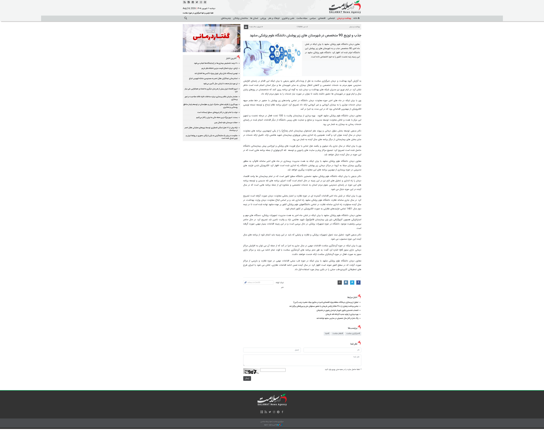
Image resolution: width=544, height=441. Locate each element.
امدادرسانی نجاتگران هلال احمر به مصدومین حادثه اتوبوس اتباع (213, 78)
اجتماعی (331, 18)
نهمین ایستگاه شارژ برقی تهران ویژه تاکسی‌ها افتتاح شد (216, 73)
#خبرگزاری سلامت (353, 333)
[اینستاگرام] (201, 2)
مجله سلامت (302, 18)
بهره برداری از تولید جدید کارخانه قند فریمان (342, 314)
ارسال (247, 378)
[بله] (188, 2)
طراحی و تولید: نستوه (271, 425)
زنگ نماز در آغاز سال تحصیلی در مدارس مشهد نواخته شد (337, 318)
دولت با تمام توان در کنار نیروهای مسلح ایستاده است (217, 112)
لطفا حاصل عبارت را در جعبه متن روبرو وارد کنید (343, 369)
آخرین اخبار (231, 58)
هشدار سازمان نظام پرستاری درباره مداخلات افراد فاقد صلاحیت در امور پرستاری (211, 98)
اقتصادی (321, 18)
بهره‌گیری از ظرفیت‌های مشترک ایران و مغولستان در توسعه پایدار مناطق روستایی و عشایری (210, 106)
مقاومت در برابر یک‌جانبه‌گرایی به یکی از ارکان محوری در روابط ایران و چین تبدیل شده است (212, 137)
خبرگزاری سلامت (338, 7)
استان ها (254, 18)
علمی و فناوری (288, 18)
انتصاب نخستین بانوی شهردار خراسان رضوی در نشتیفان (337, 310)
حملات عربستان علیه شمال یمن (226, 122)
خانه (355, 18)
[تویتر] (196, 2)
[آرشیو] (261, 412)
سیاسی (313, 18)
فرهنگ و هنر (274, 18)
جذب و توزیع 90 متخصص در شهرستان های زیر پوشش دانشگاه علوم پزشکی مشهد (305, 35)
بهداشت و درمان (344, 18)
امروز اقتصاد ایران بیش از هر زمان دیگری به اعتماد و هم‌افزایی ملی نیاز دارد (211, 90)
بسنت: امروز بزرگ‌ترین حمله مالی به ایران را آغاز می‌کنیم (217, 117)
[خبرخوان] (184, 2)
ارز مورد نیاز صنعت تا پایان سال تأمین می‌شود (220, 83)
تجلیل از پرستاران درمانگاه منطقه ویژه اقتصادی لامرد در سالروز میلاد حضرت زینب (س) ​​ (325, 302)
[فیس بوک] (282, 412)
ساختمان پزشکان (240, 18)
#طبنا (327, 333)
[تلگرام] (278, 412)
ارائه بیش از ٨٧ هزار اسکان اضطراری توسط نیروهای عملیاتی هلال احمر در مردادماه (211, 129)
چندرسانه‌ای (226, 18)
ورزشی (263, 18)
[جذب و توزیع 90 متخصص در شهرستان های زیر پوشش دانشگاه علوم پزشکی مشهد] (272, 58)
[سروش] (192, 2)
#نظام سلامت (338, 333)
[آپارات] (205, 2)
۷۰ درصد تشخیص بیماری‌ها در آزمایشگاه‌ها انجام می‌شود (216, 63)
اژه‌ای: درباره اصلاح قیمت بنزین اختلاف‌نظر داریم (219, 68)
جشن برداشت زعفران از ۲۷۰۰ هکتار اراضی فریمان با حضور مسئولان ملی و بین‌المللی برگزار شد (323, 306)
